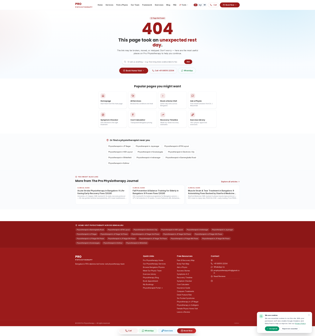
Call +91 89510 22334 (164, 70)
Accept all (273, 329)
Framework (147, 5)
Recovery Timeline (184, 277)
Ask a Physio (182, 267)
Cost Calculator (183, 284)
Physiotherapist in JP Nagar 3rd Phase (177, 234)
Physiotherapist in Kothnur (118, 163)
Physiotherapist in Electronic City (181, 152)
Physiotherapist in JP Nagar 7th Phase (153, 238)
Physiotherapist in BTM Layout (176, 146)
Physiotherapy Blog (151, 277)
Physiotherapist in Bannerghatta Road (181, 157)
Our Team (135, 5)
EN (196, 5)
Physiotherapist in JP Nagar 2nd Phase (145, 234)
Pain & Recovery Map (186, 260)
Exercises (159, 5)
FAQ (174, 5)
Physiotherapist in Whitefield (119, 157)
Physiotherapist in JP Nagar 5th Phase (90, 238)
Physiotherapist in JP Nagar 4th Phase (208, 234)
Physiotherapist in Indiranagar (148, 157)
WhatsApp (188, 70)
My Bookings (148, 284)
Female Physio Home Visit (187, 308)
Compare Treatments (185, 291)
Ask (188, 62)
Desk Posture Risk (184, 295)
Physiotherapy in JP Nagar (187, 302)
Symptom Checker (184, 281)
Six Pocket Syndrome (186, 298)
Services (109, 5)
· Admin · (237, 323)
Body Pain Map (183, 264)
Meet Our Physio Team (152, 271)
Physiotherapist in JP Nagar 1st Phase (114, 234)
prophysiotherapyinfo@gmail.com (227, 271)
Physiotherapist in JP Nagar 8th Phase (184, 238)
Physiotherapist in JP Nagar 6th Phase (121, 238)
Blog (168, 5)
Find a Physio (122, 5)
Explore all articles (229, 182)
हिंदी (205, 5)
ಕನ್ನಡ (200, 5)
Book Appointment (150, 281)
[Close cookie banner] (308, 314)
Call (215, 5)
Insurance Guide (183, 288)
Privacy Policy (300, 323)
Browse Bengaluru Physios (154, 267)
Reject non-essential (289, 329)
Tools (183, 5)
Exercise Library (149, 274)
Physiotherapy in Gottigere (188, 305)
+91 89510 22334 (221, 263)
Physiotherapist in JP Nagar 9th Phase (216, 238)
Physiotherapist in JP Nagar (119, 146)
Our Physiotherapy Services (154, 264)
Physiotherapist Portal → (153, 288)
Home (100, 5)
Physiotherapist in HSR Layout (120, 152)
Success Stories (183, 271)
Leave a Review (183, 312)
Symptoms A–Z (183, 274)
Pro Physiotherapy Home (153, 260)
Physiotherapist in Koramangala (150, 152)
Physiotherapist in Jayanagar (147, 146)
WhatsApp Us (219, 267)
